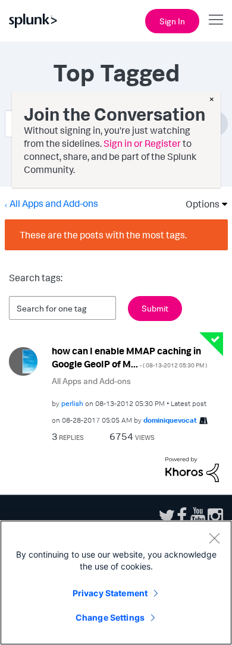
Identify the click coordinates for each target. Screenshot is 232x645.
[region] (116, 582)
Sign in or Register (142, 143)
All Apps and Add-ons (54, 203)
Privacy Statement (110, 593)
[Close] (214, 538)
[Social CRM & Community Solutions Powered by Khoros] (192, 468)
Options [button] (199, 204)
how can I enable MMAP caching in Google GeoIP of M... (129, 357)
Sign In (172, 21)
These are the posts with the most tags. (103, 235)
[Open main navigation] (216, 19)
